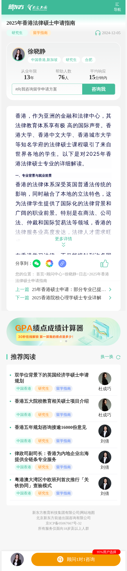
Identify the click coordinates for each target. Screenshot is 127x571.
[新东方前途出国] (27, 7)
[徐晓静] (17, 559)
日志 (83, 274)
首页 (40, 274)
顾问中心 (54, 274)
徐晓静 (71, 274)
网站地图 (87, 513)
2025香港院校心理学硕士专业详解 (66, 297)
